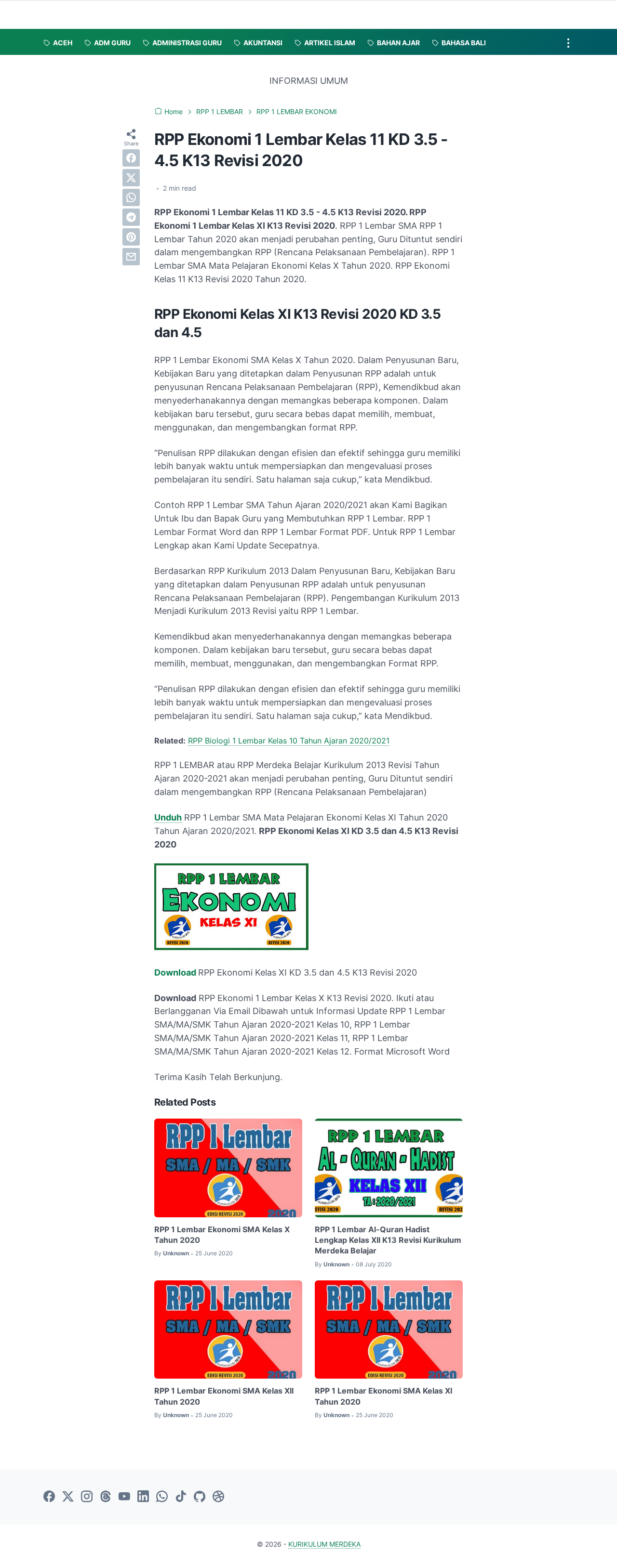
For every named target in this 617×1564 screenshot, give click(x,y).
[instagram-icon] (87, 1497)
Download (176, 972)
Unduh (168, 817)
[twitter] (131, 177)
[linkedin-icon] (143, 1497)
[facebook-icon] (49, 1497)
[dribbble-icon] (218, 1497)
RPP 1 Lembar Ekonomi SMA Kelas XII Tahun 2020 (224, 1396)
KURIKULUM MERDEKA (324, 1544)
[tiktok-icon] (181, 1497)
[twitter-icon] (68, 1497)
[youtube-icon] (124, 1497)
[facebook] (131, 158)
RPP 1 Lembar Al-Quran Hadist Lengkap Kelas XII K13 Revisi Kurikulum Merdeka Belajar (388, 1240)
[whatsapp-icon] (162, 1497)
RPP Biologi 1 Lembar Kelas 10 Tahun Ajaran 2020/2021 (288, 740)
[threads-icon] (105, 1497)
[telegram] (131, 217)
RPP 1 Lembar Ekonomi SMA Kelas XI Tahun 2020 (383, 1396)
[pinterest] (131, 237)
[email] (131, 256)
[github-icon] (199, 1497)
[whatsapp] (131, 197)
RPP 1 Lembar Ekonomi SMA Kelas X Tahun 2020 (222, 1235)
